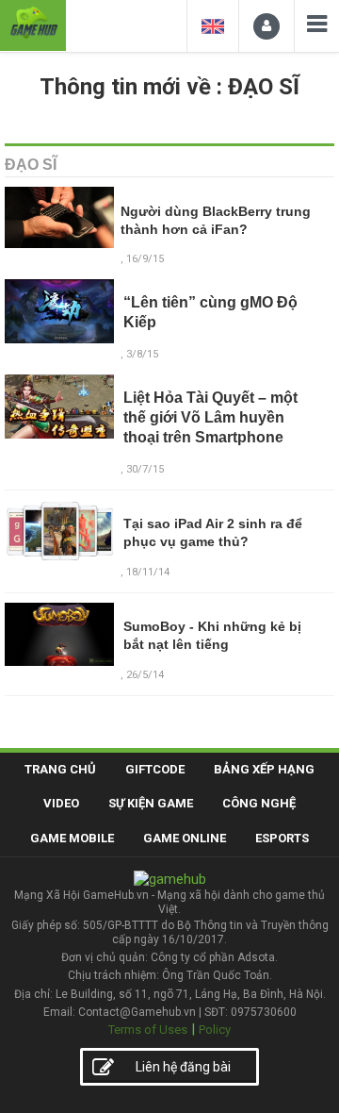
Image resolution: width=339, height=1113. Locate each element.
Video (61, 803)
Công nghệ (259, 803)
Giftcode (155, 769)
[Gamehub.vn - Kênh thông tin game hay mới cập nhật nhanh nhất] (33, 23)
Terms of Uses (147, 1029)
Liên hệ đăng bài (183, 1066)
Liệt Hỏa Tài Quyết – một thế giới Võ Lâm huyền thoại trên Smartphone (210, 417)
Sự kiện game (150, 803)
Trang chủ (60, 769)
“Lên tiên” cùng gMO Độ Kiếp (210, 312)
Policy (215, 1029)
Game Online (184, 838)
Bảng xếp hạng (264, 769)
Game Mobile (72, 838)
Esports (282, 838)
